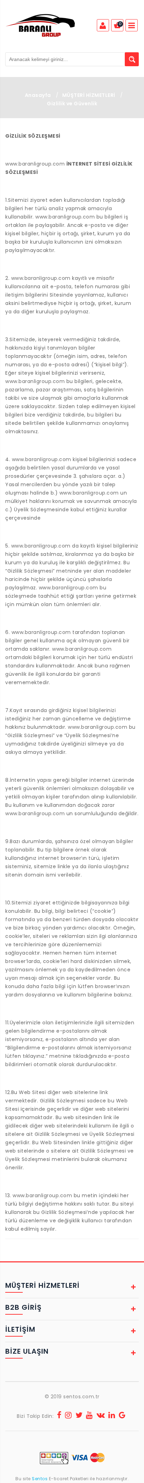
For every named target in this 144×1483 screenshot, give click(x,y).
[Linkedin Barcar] (112, 1416)
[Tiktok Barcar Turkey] (122, 1416)
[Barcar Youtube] (89, 1416)
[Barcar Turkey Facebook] (59, 1416)
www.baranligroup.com (35, 163)
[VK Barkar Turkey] (101, 1416)
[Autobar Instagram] (68, 1416)
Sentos (40, 1479)
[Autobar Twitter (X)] (79, 1416)
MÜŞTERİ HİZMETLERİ (88, 95)
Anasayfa (38, 95)
